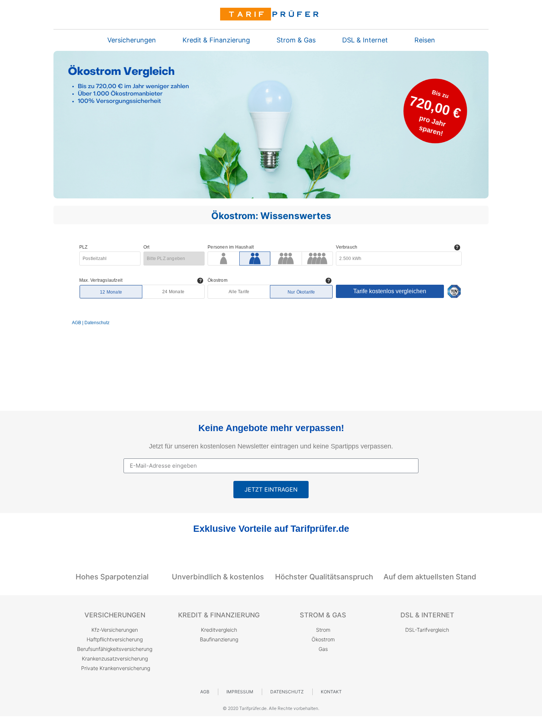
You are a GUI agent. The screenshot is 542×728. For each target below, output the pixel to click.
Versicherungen (131, 40)
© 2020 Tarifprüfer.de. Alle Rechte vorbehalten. (271, 708)
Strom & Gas (296, 40)
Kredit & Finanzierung (216, 40)
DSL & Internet (365, 40)
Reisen (424, 40)
